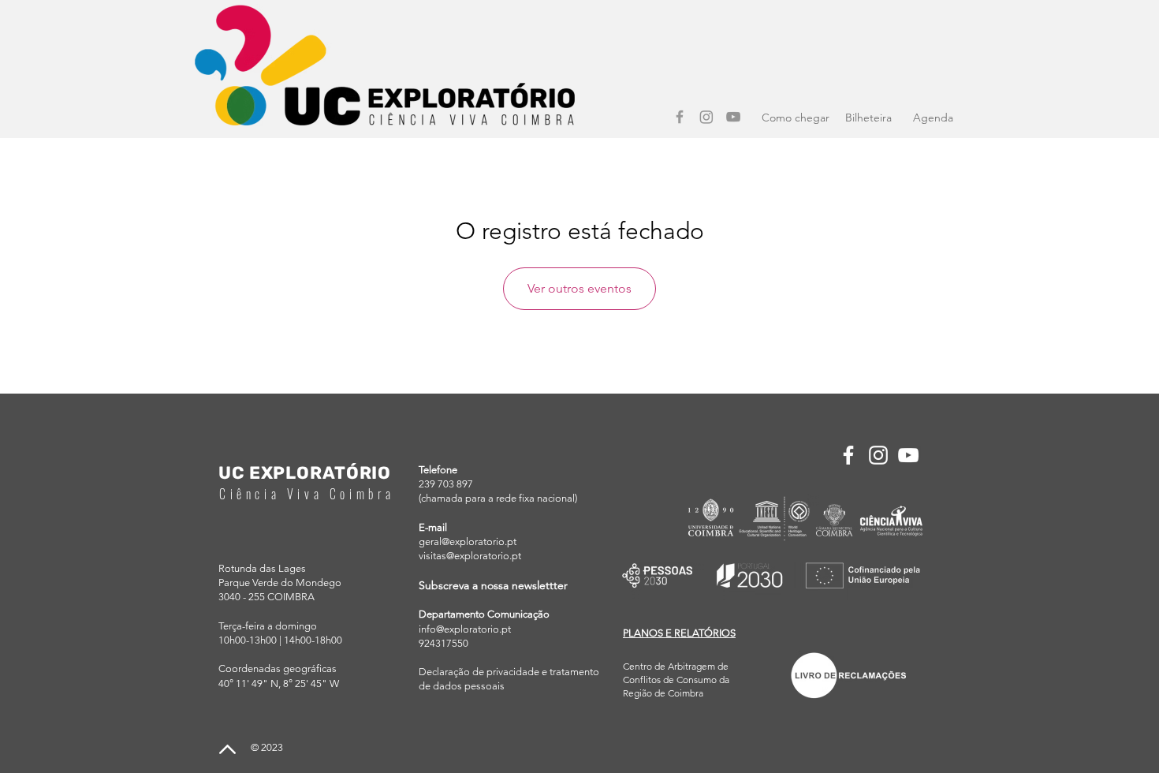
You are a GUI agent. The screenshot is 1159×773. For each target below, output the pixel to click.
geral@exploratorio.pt (467, 541)
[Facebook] (679, 116)
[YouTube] (733, 116)
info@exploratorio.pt (465, 629)
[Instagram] (706, 116)
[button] (679, 633)
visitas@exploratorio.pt (470, 556)
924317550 (443, 643)
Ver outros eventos (579, 288)
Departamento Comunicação (484, 614)
